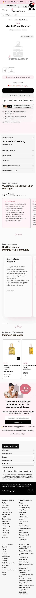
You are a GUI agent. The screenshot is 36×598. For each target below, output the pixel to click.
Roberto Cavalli (24, 535)
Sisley (4, 574)
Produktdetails (7, 137)
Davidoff (21, 514)
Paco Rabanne (23, 521)
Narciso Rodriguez (25, 528)
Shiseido (4, 547)
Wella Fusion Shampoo (26, 585)
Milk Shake (5, 565)
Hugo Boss (22, 510)
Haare (4, 528)
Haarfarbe (5, 535)
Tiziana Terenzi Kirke (25, 551)
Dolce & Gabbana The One (26, 575)
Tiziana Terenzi (23, 505)
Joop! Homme (23, 559)
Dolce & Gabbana (24, 507)
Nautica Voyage (24, 562)
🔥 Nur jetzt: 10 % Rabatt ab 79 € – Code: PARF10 (18, 2)
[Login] (7, 10)
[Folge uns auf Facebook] (29, 490)
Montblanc (22, 537)
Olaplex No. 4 (23, 568)
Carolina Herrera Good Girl (26, 554)
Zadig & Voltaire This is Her (26, 565)
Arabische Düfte (7, 512)
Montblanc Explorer (25, 578)
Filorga (4, 549)
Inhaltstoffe (6, 155)
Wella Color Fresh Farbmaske (24, 571)
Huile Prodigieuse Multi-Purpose (12, 366)
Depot (4, 572)
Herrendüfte (5, 507)
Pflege (4, 516)
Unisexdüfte (5, 510)
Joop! (20, 523)
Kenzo (21, 530)
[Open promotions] (31, 5)
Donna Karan (23, 516)
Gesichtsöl (7, 369)
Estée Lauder (6, 556)
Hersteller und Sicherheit (11, 165)
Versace (21, 519)
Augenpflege (6, 521)
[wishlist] (29, 10)
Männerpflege (6, 526)
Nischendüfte (6, 514)
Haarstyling (5, 532)
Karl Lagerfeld (23, 532)
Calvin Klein (22, 512)
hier (11, 479)
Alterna (4, 567)
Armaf (21, 503)
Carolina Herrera (24, 526)
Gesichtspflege (6, 519)
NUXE (15, 20)
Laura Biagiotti (23, 539)
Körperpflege (6, 523)
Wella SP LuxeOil (24, 587)
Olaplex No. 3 (23, 557)
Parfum (4, 503)
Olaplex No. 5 (23, 583)
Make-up (4, 537)
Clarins (4, 551)
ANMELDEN (18, 422)
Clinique (4, 554)
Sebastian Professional (9, 570)
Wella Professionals (8, 563)
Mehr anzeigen (7, 144)
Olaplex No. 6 (23, 590)
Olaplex (4, 560)
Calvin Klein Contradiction (23, 593)
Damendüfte (6, 505)
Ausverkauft (18, 90)
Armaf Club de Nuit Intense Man (25, 547)
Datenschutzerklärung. (28, 430)
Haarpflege (5, 530)
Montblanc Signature (25, 580)
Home (10, 20)
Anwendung (6, 160)
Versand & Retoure (9, 150)
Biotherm (5, 558)
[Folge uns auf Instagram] (32, 490)
